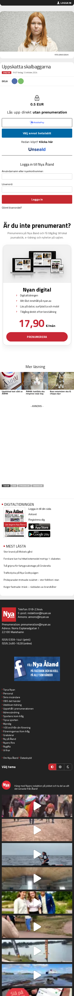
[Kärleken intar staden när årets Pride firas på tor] (37, 806)
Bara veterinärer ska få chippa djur (60, 392)
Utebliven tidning (12, 705)
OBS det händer (12, 701)
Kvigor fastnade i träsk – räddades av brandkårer (30, 587)
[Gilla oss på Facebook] (37, 669)
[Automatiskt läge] (52, 767)
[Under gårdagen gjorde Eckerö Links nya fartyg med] (37, 975)
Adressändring (11, 712)
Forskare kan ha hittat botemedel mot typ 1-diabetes (32, 559)
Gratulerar (8, 735)
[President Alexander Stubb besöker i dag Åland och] (37, 927)
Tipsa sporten (10, 720)
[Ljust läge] (60, 767)
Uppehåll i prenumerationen (18, 708)
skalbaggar (37, 486)
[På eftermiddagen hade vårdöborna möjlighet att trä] (37, 902)
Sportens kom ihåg (13, 716)
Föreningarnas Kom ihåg (16, 731)
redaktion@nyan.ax (39, 613)
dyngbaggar (24, 486)
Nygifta (7, 746)
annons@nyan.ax (38, 617)
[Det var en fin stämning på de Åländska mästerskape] (37, 830)
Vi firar (6, 750)
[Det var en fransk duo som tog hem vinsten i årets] (37, 951)
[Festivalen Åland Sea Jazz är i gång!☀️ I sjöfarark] (37, 878)
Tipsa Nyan (9, 689)
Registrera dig (36, 519)
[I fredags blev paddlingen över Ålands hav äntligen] (37, 854)
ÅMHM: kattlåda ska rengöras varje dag (35, 392)
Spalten (6, 72)
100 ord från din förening (16, 727)
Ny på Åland (9, 739)
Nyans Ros (9, 743)
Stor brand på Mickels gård (18, 551)
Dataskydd (26, 758)
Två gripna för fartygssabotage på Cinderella (27, 566)
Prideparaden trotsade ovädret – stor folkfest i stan (31, 580)
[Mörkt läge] (68, 767)
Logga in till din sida (39, 508)
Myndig (7, 724)
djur (14, 486)
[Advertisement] (37, 446)
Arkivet (32, 514)
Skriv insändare (11, 697)
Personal (8, 693)
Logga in (66, 3)
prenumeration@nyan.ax (35, 624)
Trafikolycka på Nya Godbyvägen (21, 573)
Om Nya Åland (10, 758)
